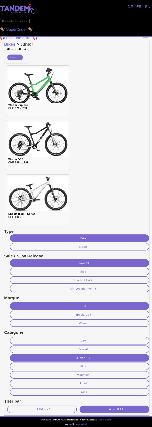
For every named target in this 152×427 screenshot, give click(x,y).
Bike (83, 238)
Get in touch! (105, 420)
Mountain (83, 374)
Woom (83, 323)
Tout (83, 306)
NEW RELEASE (83, 280)
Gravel (83, 349)
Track (83, 391)
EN (147, 7)
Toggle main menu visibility (145, 37)
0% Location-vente (83, 288)
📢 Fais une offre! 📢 (19, 38)
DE (130, 7)
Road (83, 383)
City (83, 340)
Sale (83, 271)
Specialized (83, 314)
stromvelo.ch (81, 424)
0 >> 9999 (116, 409)
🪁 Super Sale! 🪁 (16, 29)
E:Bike (83, 246)
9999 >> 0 (44, 409)
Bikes (9, 44)
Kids (83, 366)
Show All (83, 263)
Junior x (15, 57)
